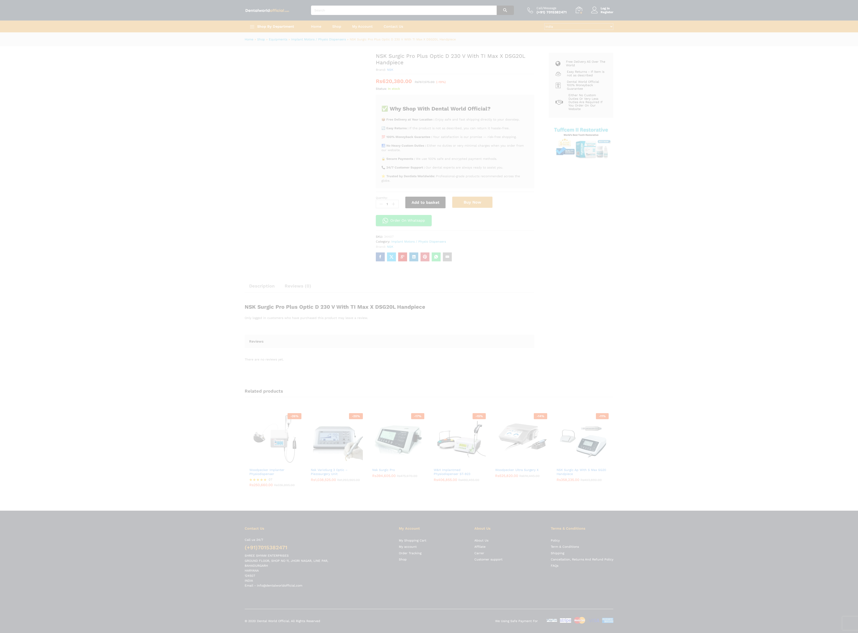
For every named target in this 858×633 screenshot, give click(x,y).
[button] (270, 405)
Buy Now (472, 202)
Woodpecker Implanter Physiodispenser (266, 415)
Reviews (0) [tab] (298, 286)
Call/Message (546, 8)
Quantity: (382, 197)
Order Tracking (410, 496)
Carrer (479, 496)
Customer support (488, 502)
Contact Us (393, 26)
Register (607, 12)
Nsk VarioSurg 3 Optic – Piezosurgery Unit (329, 415)
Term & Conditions (565, 489)
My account (408, 489)
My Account (362, 26)
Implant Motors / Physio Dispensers (318, 39)
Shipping (557, 496)
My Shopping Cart (412, 483)
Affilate (480, 489)
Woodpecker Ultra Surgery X (516, 412)
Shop (336, 26)
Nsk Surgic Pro (383, 412)
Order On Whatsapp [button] (407, 220)
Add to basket (426, 202)
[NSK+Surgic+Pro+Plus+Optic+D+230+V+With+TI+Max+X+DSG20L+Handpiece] (391, 256)
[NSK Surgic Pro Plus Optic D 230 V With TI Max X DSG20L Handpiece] (380, 256)
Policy (555, 483)
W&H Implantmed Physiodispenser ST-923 (452, 415)
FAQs (554, 508)
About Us (481, 483)
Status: (381, 88)
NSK (390, 69)
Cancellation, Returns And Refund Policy (582, 502)
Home (316, 26)
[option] (275, 396)
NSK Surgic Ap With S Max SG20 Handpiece (581, 415)
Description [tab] (262, 286)
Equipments (278, 39)
